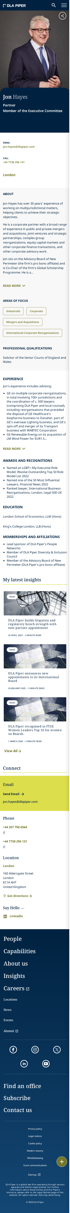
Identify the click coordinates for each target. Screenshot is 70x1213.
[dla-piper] (14, 5)
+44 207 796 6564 (15, 827)
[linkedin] (24, 1063)
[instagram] (35, 1049)
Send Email (11, 794)
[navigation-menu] (64, 5)
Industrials (13, 311)
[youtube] (46, 1063)
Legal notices (35, 1136)
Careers (14, 988)
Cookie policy (35, 1143)
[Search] (54, 5)
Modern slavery (35, 1150)
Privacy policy (35, 1128)
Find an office (22, 1086)
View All (10, 751)
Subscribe (17, 1098)
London (9, 175)
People (13, 938)
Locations (10, 999)
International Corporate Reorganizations (32, 333)
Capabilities (20, 951)
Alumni (9, 1031)
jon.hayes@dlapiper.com (19, 146)
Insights (14, 976)
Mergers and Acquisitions (22, 322)
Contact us (18, 1110)
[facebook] (13, 1049)
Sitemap (32, 1174)
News (7, 1010)
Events (8, 1020)
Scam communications (35, 1165)
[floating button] (62, 1161)
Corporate (36, 311)
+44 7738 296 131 (14, 162)
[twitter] (57, 1049)
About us (16, 963)
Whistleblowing (35, 1158)
